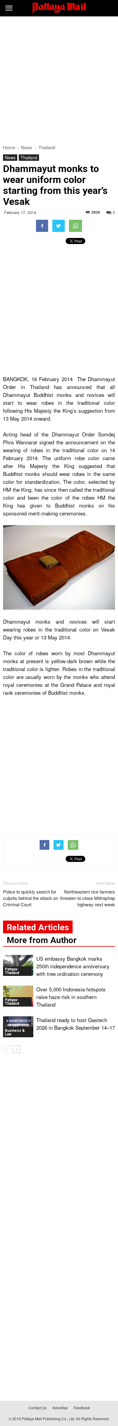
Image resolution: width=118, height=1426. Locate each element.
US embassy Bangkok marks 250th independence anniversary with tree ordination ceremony (73, 966)
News (10, 157)
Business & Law (15, 1032)
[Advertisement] (59, 78)
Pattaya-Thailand (12, 971)
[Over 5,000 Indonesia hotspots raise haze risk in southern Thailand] (18, 996)
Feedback (82, 1407)
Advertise (60, 1407)
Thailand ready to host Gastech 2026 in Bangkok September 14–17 (75, 1023)
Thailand (29, 157)
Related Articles (38, 927)
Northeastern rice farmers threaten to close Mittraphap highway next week (87, 898)
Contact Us (37, 1407)
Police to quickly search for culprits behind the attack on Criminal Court (30, 898)
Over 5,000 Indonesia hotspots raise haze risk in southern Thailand (71, 996)
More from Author (42, 940)
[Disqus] (59, 1145)
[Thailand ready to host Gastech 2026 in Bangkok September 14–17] (18, 1026)
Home (9, 147)
